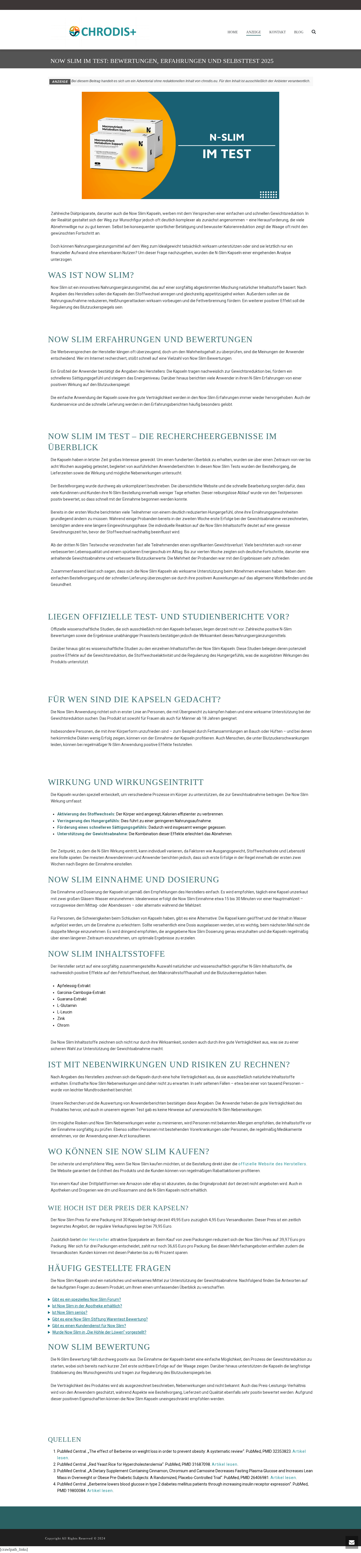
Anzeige (253, 32)
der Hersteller (95, 1239)
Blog (298, 32)
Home (233, 32)
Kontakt (277, 32)
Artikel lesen (224, 1464)
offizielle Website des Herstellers (272, 1164)
